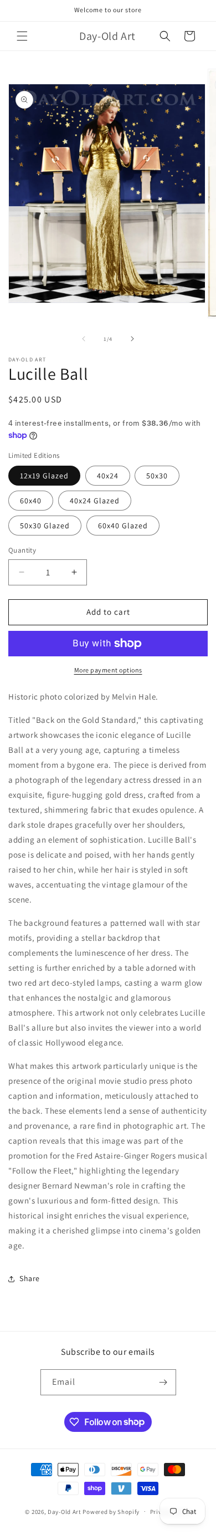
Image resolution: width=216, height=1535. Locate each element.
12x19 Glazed (44, 476)
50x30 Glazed (45, 526)
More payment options (108, 670)
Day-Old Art (64, 1511)
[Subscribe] (163, 1382)
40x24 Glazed (95, 501)
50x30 (157, 476)
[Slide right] (132, 339)
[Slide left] (83, 339)
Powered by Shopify (111, 1511)
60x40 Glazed (123, 526)
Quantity (22, 550)
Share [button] (29, 1278)
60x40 (31, 501)
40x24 (108, 476)
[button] (22, 36)
